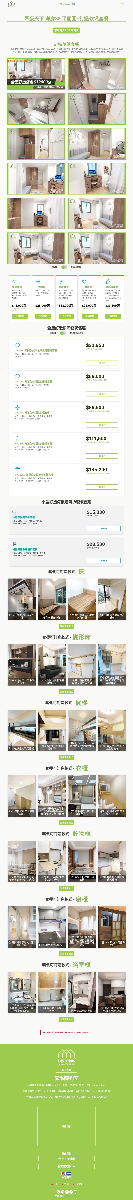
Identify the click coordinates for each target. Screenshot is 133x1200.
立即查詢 (20, 316)
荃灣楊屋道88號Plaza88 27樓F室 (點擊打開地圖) (53, 1097)
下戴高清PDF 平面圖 (66, 30)
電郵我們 (66, 1153)
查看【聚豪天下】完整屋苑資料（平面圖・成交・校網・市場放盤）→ (66, 1032)
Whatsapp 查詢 (66, 1158)
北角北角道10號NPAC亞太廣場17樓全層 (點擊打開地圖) (53, 1091)
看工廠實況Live (66, 1166)
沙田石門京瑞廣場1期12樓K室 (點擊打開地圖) (53, 1084)
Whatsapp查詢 (69, 4)
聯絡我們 (66, 1126)
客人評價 (66, 1070)
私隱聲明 (66, 1177)
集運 (68, 1196)
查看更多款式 (66, 626)
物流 (75, 1196)
